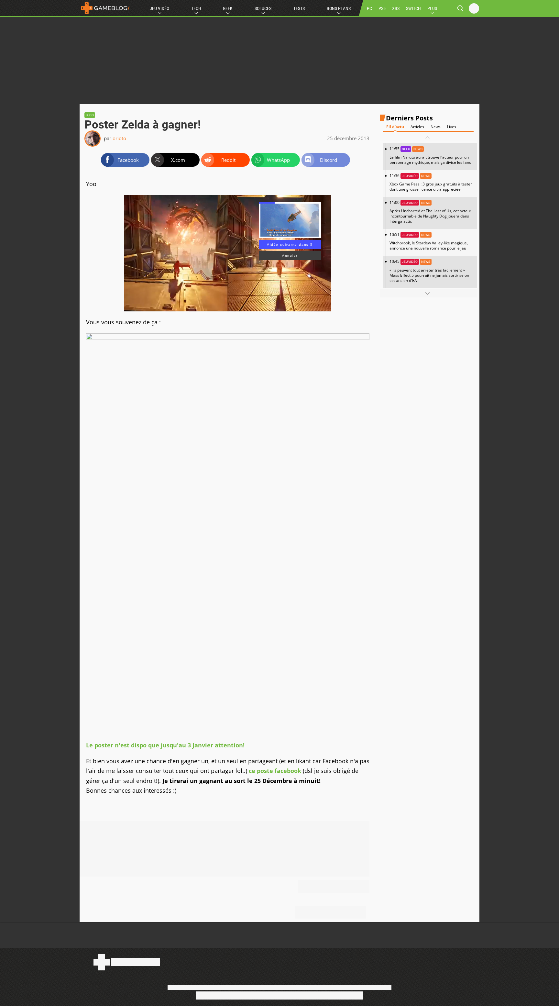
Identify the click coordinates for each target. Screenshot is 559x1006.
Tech (196, 8)
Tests (299, 8)
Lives (451, 126)
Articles (417, 126)
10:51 (428, 241)
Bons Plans (339, 8)
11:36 (430, 182)
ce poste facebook (275, 771)
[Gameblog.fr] (105, 8)
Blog (90, 115)
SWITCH (413, 8)
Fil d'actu (395, 126)
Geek (228, 8)
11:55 (430, 155)
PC (369, 8)
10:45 (429, 271)
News (436, 126)
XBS (396, 8)
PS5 (382, 8)
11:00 (430, 212)
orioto (119, 138)
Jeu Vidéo (159, 8)
